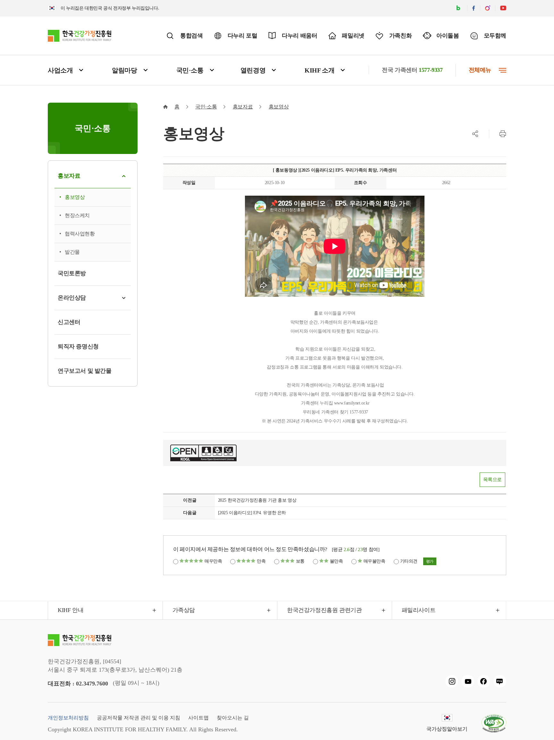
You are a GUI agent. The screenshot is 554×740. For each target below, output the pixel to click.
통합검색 (191, 35)
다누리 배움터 (299, 35)
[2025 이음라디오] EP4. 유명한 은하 (252, 512)
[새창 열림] (451, 681)
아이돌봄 (447, 35)
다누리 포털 (242, 35)
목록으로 (492, 479)
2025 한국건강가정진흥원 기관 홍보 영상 (257, 500)
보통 (300, 561)
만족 (261, 561)
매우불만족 (374, 561)
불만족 (336, 561)
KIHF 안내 (70, 610)
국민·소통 (206, 106)
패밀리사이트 (419, 610)
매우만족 (213, 561)
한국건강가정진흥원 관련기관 (324, 610)
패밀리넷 (353, 35)
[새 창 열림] (458, 8)
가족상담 (183, 610)
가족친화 (400, 35)
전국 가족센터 (412, 70)
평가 (429, 561)
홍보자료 (243, 106)
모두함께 (495, 35)
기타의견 (408, 561)
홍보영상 (279, 106)
